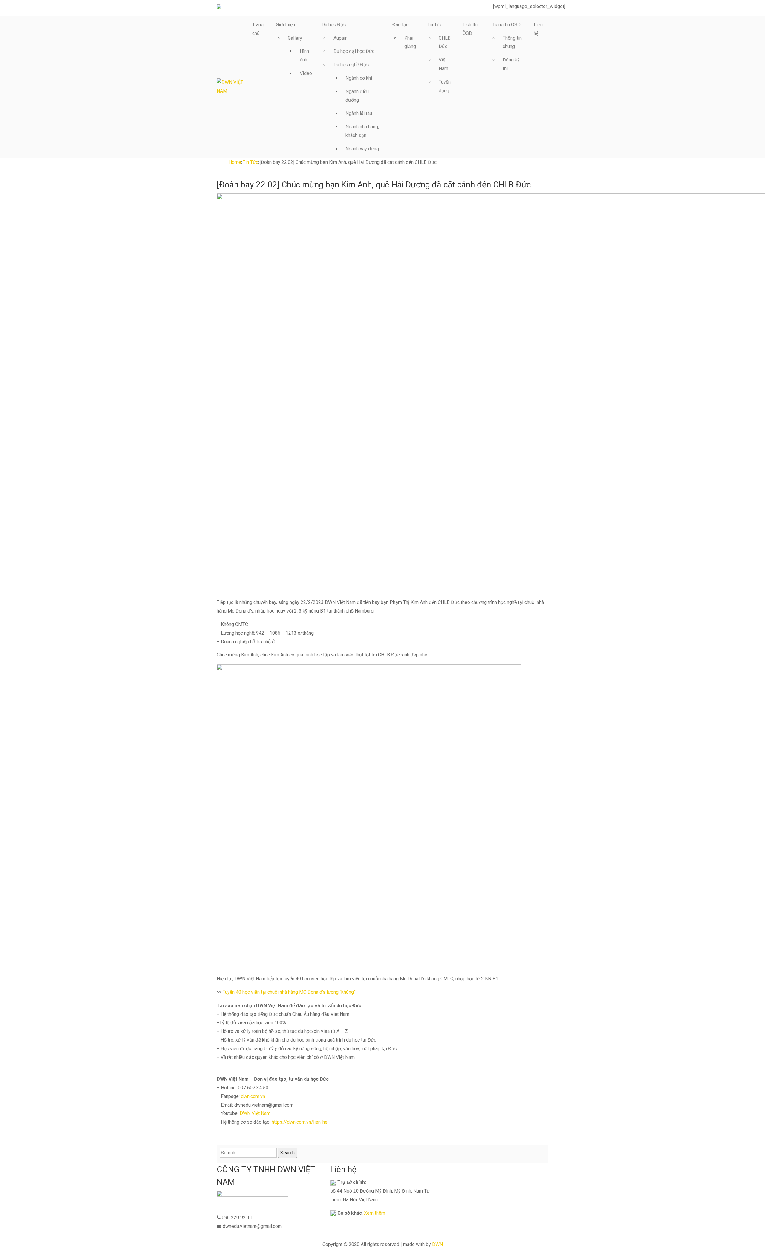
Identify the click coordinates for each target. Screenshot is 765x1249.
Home (235, 162)
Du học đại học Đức (353, 51)
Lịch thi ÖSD (470, 29)
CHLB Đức (445, 42)
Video (306, 73)
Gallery (295, 38)
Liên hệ (538, 29)
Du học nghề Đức (351, 64)
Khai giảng (410, 42)
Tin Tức (434, 24)
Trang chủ (258, 29)
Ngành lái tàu (358, 113)
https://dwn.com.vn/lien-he (300, 1122)
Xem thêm (374, 1213)
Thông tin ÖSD (506, 24)
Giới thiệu (285, 24)
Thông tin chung (512, 42)
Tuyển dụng (445, 86)
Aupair (340, 38)
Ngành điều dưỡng (357, 96)
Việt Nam (443, 64)
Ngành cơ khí (358, 78)
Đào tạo (400, 24)
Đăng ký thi (511, 64)
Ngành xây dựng (362, 149)
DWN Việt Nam (255, 1113)
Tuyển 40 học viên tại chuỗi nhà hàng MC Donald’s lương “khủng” (289, 992)
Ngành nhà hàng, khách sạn (362, 131)
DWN (437, 1244)
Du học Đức (334, 24)
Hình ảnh (304, 55)
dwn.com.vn (253, 1096)
